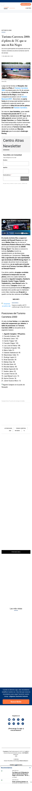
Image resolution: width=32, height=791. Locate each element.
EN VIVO (28, 8)
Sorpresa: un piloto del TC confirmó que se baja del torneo (21, 306)
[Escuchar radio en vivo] (2, 8)
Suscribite (16, 702)
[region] (16, 24)
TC (24, 430)
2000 (10, 430)
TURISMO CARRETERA (21, 428)
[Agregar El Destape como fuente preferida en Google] (16, 59)
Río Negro (17, 430)
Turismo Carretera (20, 108)
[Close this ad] (31, 782)
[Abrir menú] (2, 4)
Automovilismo (8, 428)
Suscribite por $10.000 (25, 4)
